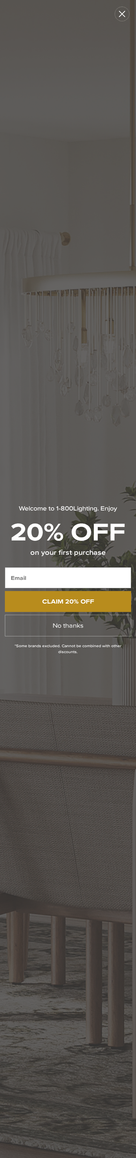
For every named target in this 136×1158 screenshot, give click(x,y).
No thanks (68, 625)
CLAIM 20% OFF (68, 601)
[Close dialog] (122, 14)
